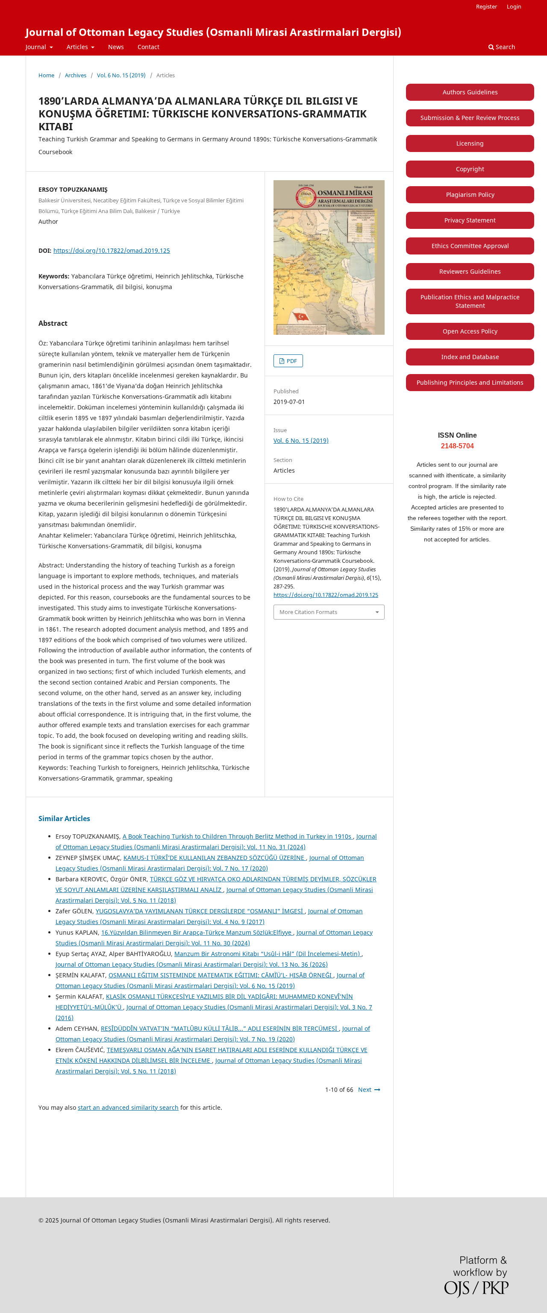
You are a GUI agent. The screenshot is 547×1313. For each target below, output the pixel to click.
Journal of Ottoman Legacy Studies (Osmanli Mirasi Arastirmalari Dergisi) (213, 32)
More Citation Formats (308, 612)
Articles (78, 47)
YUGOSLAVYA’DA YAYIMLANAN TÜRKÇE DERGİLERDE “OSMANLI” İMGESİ (200, 911)
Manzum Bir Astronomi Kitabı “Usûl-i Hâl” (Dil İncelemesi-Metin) (268, 954)
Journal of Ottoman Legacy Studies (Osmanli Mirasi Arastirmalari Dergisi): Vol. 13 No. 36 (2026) (192, 964)
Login (514, 6)
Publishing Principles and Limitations (470, 382)
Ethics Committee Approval (470, 246)
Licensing (470, 143)
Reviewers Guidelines (470, 271)
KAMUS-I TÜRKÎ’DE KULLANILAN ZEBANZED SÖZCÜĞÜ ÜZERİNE (215, 858)
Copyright (470, 169)
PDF (291, 361)
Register (486, 6)
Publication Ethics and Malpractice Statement (470, 301)
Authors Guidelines (470, 92)
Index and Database (470, 357)
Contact (148, 47)
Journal (37, 47)
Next (364, 1089)
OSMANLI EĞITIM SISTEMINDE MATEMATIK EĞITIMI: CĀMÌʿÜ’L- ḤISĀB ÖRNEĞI (221, 975)
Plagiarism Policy (470, 194)
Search (504, 47)
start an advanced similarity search (128, 1107)
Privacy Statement (470, 220)
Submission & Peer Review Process (470, 118)
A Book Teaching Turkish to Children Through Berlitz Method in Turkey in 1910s (238, 836)
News (116, 47)
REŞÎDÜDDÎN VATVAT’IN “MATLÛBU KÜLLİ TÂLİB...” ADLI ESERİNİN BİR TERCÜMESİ (220, 1028)
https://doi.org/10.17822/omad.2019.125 (111, 250)
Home (46, 75)
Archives (75, 75)
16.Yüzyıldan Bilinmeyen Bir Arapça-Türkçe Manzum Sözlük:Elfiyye (197, 932)
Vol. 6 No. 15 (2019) (121, 75)
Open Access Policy (470, 331)
